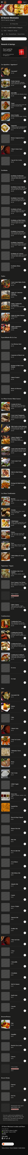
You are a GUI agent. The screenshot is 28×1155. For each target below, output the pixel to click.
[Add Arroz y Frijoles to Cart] (25, 910)
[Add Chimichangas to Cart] (25, 526)
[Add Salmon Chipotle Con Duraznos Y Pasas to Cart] (25, 443)
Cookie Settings (21, 1147)
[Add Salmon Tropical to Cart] (25, 382)
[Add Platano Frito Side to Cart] (25, 833)
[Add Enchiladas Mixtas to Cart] (25, 270)
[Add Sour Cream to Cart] (25, 777)
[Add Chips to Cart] (25, 721)
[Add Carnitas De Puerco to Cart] (25, 409)
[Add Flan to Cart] (25, 1027)
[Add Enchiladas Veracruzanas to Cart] (25, 237)
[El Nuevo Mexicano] (5, 2)
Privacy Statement (14, 1147)
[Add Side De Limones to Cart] (25, 988)
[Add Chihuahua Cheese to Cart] (25, 755)
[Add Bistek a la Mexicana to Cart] (25, 393)
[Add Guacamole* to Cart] (25, 75)
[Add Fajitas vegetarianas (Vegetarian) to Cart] (25, 331)
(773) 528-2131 (5, 1129)
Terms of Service (5, 1147)
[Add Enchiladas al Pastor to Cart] (25, 214)
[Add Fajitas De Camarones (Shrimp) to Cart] (25, 298)
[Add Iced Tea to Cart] (25, 1100)
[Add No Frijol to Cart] (25, 682)
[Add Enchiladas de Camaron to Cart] (25, 259)
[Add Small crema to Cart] (25, 999)
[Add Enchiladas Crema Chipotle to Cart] (25, 192)
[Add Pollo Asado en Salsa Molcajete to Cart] (25, 432)
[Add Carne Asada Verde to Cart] (25, 465)
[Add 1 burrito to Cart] (25, 1011)
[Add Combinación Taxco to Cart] (25, 627)
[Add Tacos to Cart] (25, 549)
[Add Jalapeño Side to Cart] (25, 888)
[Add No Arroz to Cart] (25, 671)
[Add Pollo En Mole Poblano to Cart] (25, 476)
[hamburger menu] (2, 2)
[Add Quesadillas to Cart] (25, 98)
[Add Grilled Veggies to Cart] (25, 788)
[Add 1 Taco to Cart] (25, 955)
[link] (6, 34)
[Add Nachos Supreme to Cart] (25, 86)
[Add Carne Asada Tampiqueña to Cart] (25, 421)
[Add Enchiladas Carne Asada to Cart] (25, 203)
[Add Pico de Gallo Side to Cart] (25, 855)
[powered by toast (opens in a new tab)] (7, 1144)
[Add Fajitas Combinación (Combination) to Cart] (25, 309)
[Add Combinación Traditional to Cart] (25, 660)
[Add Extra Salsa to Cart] (25, 799)
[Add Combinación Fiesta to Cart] (25, 649)
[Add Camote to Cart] (25, 899)
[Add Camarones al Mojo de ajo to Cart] (25, 359)
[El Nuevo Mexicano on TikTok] (7, 1139)
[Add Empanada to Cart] (25, 131)
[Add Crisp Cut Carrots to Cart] (25, 744)
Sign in (24, 2)
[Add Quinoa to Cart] (25, 710)
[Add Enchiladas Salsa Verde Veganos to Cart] (25, 577)
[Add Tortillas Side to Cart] (25, 933)
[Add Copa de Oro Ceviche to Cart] (25, 164)
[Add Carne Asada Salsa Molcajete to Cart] (25, 454)
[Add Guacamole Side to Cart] (25, 699)
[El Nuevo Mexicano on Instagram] (3, 1139)
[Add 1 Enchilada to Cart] (25, 977)
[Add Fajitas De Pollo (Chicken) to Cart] (25, 320)
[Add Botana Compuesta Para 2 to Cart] (25, 142)
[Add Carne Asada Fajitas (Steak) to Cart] (25, 287)
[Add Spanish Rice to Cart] (25, 810)
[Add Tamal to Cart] (25, 109)
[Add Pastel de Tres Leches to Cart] (25, 1050)
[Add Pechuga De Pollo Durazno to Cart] (25, 487)
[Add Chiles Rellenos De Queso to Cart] (25, 560)
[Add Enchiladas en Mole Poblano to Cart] (25, 226)
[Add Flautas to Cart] (25, 538)
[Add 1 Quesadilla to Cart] (25, 966)
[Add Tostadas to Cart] (25, 515)
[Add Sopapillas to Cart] (25, 1038)
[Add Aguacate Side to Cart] (25, 922)
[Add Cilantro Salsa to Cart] (25, 733)
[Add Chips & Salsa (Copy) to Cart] (25, 153)
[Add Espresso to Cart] (25, 1089)
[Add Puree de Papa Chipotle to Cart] (25, 822)
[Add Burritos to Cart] (25, 504)
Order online (5, 1136)
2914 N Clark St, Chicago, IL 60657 (9, 1130)
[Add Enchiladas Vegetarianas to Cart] (25, 248)
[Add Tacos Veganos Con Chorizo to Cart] (25, 588)
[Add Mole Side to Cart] (25, 844)
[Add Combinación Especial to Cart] (25, 638)
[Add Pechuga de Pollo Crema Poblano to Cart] (25, 370)
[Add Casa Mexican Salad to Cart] (25, 348)
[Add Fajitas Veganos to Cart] (25, 610)
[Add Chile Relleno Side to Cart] (25, 877)
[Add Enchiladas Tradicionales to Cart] (25, 181)
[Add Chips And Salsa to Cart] (25, 944)
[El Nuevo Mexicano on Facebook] (5, 1139)
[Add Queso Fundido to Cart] (25, 120)
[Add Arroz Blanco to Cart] (25, 866)
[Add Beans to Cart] (25, 766)
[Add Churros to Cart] (25, 1061)
